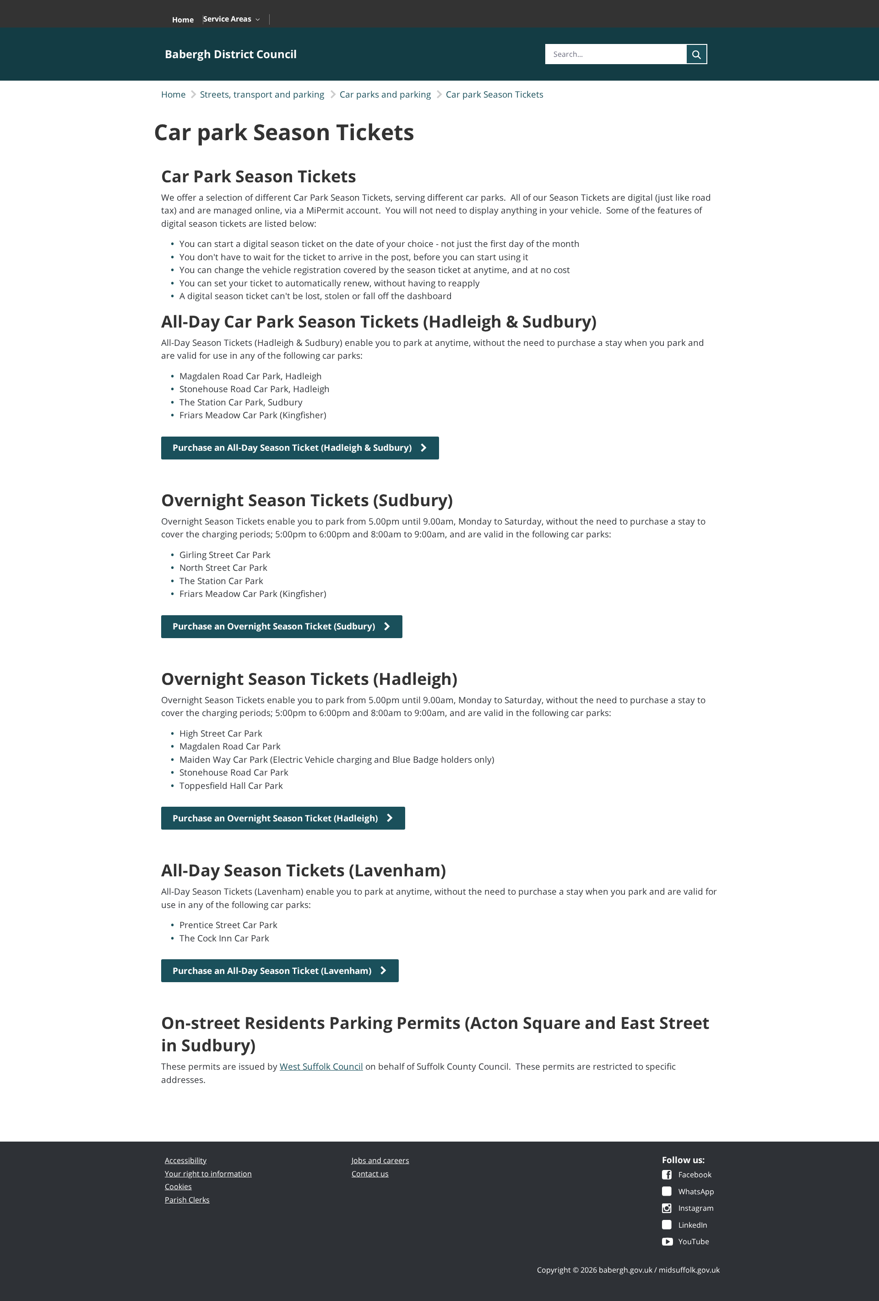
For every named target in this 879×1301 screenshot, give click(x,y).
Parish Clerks (187, 1200)
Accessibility (185, 1160)
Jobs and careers (380, 1160)
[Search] (696, 54)
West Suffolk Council (321, 1066)
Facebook (694, 1175)
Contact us (370, 1174)
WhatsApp (696, 1192)
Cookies (178, 1186)
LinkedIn (692, 1225)
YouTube (693, 1242)
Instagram (696, 1208)
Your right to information (208, 1174)
